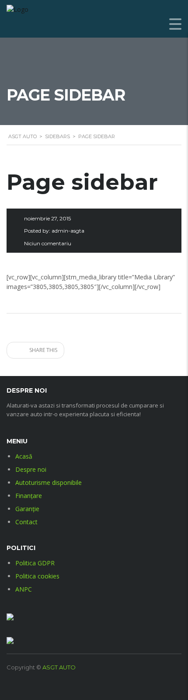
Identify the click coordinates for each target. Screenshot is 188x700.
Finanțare (28, 495)
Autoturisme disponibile (48, 482)
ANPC (23, 589)
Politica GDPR (35, 563)
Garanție (27, 509)
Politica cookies (37, 576)
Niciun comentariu (47, 243)
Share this (42, 350)
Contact (26, 522)
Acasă (23, 456)
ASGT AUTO (59, 667)
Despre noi (30, 469)
